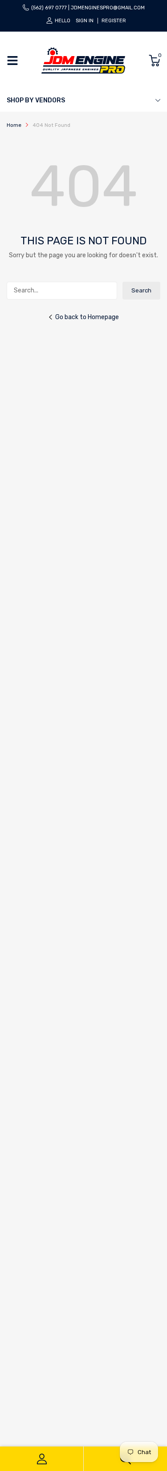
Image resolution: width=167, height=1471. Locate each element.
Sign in (85, 21)
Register (114, 21)
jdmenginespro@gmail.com (108, 8)
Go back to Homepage (87, 317)
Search (141, 290)
